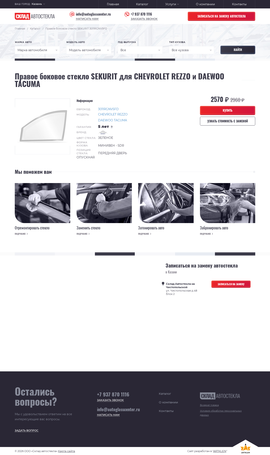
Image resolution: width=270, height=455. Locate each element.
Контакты (239, 4)
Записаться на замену (231, 284)
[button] (38, 4)
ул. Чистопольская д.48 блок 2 (181, 289)
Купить (227, 110)
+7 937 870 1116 (141, 14)
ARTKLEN (219, 451)
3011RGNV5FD (108, 109)
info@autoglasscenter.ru (93, 14)
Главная (113, 4)
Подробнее (20, 233)
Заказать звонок (144, 19)
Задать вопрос (26, 430)
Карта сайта (66, 451)
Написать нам (87, 19)
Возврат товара (209, 405)
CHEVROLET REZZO (113, 114)
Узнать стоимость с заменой (227, 121)
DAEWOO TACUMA (112, 120)
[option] (42, 126)
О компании (205, 4)
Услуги (170, 4)
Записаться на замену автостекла (221, 16)
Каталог (142, 4)
